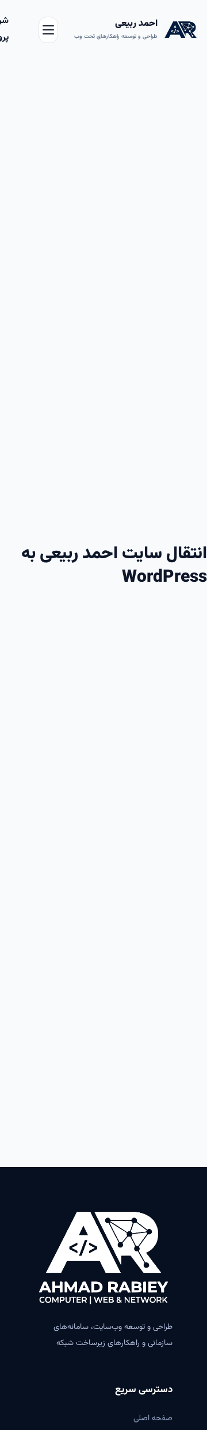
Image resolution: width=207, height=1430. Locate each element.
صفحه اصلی (152, 1418)
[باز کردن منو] (48, 30)
